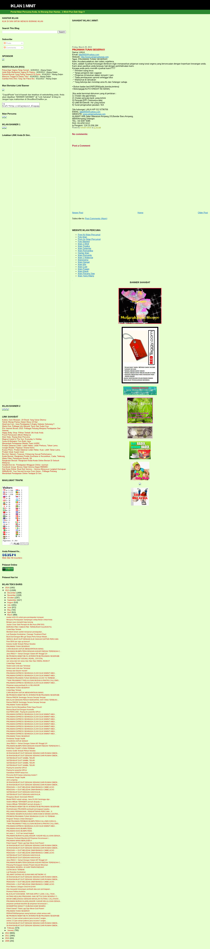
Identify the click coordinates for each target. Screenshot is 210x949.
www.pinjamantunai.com (94, 114)
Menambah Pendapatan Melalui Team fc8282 (20, 443)
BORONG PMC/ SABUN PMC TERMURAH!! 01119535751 (29, 627)
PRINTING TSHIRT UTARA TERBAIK (20, 748)
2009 (7, 941)
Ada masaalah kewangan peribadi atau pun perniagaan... (28, 889)
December (11, 593)
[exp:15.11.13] (3, 410)
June (9, 608)
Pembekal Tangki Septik (15, 739)
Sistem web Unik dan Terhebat (18, 666)
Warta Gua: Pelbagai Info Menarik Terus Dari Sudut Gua (25, 426)
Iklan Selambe (84, 248)
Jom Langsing (11, 780)
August (10, 603)
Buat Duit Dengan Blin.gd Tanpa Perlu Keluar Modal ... (27, 637)
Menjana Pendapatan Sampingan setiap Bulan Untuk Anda (29, 620)
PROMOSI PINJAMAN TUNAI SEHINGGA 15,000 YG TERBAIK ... (31, 678)
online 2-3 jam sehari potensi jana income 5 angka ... (26, 918)
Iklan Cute (82, 267)
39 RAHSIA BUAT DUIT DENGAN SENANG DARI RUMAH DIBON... (32, 753)
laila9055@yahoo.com (89, 54)
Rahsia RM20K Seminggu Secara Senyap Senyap (26, 697)
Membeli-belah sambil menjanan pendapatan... (24, 632)
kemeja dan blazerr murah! (16, 671)
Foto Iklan (82, 237)
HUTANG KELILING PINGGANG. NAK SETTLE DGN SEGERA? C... (32, 896)
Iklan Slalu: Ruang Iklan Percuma (16, 437)
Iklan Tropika (84, 246)
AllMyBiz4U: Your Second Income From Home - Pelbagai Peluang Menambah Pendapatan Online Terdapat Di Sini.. (29, 472)
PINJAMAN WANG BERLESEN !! (19, 841)
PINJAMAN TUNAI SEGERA (17, 705)
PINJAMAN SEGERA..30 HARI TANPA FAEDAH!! (25, 867)
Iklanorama (83, 260)
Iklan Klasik (83, 271)
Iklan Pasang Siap (86, 273)
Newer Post (77, 213)
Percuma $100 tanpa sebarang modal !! (21, 775)
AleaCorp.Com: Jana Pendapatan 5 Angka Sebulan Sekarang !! (28, 424)
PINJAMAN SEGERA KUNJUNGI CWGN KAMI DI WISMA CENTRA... (32, 814)
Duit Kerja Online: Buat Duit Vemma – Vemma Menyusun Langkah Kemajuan (34, 469)
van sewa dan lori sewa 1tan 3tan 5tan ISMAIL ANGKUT (28, 661)
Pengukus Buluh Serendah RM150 (20, 797)
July (9, 605)
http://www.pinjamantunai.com (95, 57)
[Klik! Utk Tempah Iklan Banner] (5, 128)
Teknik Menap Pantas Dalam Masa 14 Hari (20, 422)
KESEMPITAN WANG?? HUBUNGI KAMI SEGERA (26, 906)
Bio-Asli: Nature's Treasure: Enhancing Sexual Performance (27, 454)
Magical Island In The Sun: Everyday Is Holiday (22, 439)
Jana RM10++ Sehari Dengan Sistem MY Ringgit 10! (26, 654)
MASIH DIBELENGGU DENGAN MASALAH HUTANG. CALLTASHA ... (33, 899)
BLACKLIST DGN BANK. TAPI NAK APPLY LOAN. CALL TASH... (31, 894)
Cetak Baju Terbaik (13, 629)
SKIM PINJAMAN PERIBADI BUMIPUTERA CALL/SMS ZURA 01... (31, 821)
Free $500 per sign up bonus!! (18, 642)
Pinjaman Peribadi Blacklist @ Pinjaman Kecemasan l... (28, 838)
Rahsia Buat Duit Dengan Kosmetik (20, 710)
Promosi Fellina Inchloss (15, 892)
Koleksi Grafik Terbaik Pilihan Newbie (21, 644)
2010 (7, 938)
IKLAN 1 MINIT (23, 6)
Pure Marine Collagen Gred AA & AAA (21, 887)
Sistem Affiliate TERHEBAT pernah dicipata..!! (23, 802)
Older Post (203, 213)
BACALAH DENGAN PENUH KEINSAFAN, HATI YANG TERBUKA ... (32, 700)
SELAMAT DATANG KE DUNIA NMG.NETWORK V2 (26, 875)
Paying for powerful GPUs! (16, 768)
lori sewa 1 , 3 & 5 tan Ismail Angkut (20, 833)
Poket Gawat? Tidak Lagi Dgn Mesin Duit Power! (25, 843)
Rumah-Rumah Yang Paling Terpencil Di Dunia (21, 74)
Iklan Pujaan (83, 269)
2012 (7, 933)
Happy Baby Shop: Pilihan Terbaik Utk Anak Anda (22, 433)
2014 (7, 588)
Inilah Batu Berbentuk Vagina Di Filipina (18, 72)
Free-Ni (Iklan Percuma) (89, 235)
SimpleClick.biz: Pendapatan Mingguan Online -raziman (25, 465)
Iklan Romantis (85, 255)
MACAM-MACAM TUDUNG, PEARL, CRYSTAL (24, 659)
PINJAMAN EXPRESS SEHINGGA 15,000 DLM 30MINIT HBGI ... (31, 673)
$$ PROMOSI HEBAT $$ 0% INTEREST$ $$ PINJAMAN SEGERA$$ (32, 656)
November (11, 595)
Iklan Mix (82, 264)
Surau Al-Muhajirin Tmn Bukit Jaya (16, 441)
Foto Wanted (84, 241)
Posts (8, 43)
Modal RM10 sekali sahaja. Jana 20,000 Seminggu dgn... (28, 799)
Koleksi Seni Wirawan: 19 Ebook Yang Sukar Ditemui (24, 420)
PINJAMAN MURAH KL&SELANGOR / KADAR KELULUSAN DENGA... (33, 836)
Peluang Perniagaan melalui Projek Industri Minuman (27, 865)
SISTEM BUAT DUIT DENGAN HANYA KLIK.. (23, 792)
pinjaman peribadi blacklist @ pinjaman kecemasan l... (27, 904)
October (10, 598)
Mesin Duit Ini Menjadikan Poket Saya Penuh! (24, 707)
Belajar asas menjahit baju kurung (19, 622)
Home (140, 213)
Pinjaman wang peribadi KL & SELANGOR (23, 685)
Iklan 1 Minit (83, 244)
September (12, 600)
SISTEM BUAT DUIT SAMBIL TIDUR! (20, 758)
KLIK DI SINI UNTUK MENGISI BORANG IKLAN (22, 21)
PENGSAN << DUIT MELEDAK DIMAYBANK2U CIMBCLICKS (30, 787)
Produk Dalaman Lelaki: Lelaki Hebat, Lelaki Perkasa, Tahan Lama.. (30, 445)
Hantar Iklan (83, 253)
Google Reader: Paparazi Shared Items (18, 448)
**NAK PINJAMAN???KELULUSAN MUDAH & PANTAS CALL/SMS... (33, 680)
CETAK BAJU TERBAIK (15, 870)
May (9, 610)
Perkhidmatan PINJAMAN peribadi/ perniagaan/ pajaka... (28, 809)
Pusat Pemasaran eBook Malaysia (16, 435)
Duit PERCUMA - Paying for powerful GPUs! (23, 712)
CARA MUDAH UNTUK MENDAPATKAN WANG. (25, 649)
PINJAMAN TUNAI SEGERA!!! (18, 646)
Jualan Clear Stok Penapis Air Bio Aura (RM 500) (25, 625)
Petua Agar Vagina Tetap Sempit (15, 70)
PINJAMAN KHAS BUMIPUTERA (19, 829)
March (10, 615)
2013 (7, 590)
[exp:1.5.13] (3, 128)
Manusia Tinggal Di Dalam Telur (15, 76)
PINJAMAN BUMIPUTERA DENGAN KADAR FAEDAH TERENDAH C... (33, 651)
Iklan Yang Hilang (86, 276)
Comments (11, 47)
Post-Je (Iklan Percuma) (89, 239)
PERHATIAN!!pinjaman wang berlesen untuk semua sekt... (29, 913)
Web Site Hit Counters (12, 558)
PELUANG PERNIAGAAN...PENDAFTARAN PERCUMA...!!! (29, 812)
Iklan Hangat (84, 262)
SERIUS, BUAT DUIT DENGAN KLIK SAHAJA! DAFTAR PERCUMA (32, 639)
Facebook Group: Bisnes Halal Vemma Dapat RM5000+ (25, 467)
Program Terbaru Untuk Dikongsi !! (19, 819)
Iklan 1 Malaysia (85, 257)
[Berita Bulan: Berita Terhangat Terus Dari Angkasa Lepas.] (3, 60)
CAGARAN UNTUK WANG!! (17, 741)
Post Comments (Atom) (96, 218)
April (9, 612)
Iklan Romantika (85, 251)
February (11, 928)
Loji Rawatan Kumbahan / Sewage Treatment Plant (26, 634)
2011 (7, 936)
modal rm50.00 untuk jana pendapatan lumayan (25, 617)
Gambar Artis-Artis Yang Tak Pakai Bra (18, 79)
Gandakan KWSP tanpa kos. (17, 773)
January (10, 930)
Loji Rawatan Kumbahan (16, 872)
